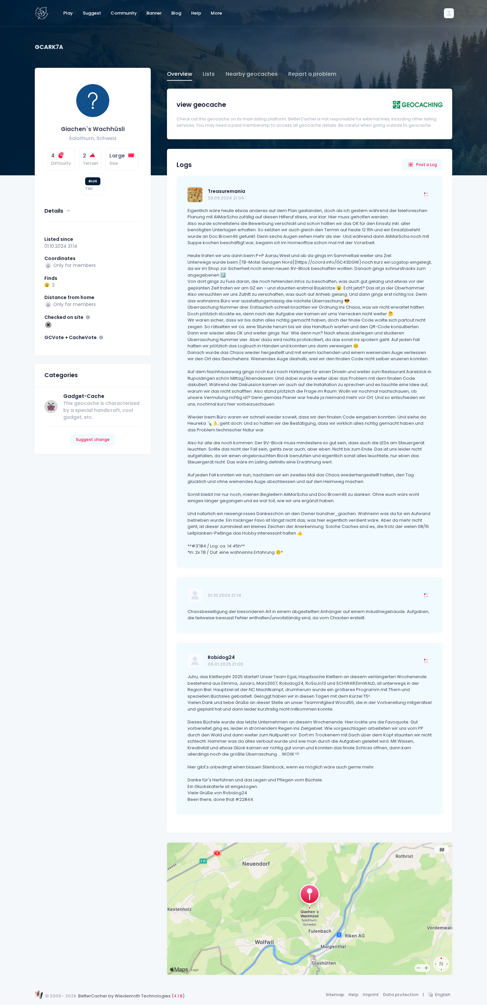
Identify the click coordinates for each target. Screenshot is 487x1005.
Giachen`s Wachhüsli (93, 129)
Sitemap (335, 994)
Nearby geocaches (252, 74)
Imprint (371, 994)
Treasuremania (226, 191)
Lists (209, 74)
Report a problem (312, 74)
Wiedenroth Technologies (143, 996)
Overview (179, 74)
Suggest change (93, 439)
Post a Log (426, 164)
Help (353, 994)
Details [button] (53, 210)
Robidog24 (221, 657)
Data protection (400, 994)
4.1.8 (178, 996)
